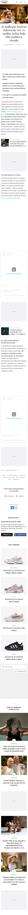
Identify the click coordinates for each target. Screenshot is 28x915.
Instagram (11, 496)
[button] (25, 2)
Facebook (21, 496)
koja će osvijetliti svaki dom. (10, 198)
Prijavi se (6, 534)
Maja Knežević (9, 44)
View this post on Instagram (14, 273)
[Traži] (17, 2)
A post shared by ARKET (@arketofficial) (14, 295)
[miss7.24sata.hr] (4, 2)
